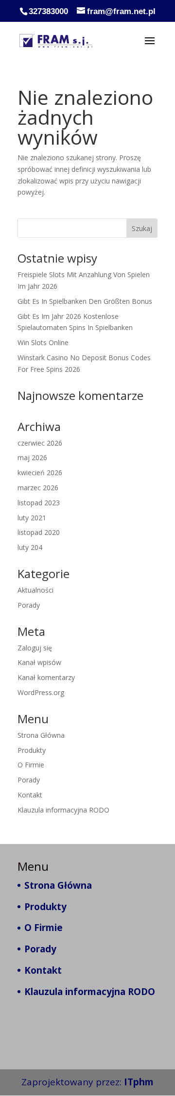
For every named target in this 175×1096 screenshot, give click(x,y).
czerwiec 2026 (40, 443)
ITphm (139, 1082)
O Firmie (31, 764)
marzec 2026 (38, 487)
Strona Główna (41, 735)
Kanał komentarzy (46, 677)
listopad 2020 (39, 532)
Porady (29, 605)
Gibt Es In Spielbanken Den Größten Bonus (85, 301)
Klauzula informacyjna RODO (63, 809)
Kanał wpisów (39, 662)
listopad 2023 (39, 502)
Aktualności (35, 590)
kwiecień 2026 (40, 472)
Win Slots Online (43, 342)
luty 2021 (32, 517)
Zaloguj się (35, 647)
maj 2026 (32, 457)
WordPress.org (41, 692)
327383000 (48, 11)
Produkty (32, 750)
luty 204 (30, 547)
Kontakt (30, 794)
